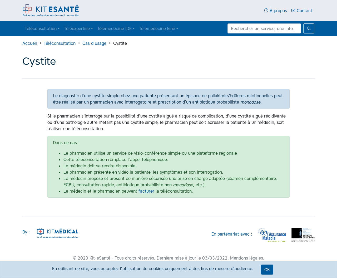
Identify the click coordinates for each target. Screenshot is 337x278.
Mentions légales (246, 258)
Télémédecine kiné (157, 28)
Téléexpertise (77, 28)
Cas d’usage (94, 43)
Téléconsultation (41, 28)
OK (267, 269)
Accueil (29, 43)
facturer (146, 191)
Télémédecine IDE (114, 28)
